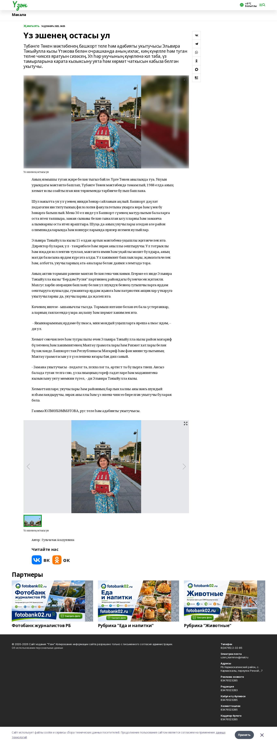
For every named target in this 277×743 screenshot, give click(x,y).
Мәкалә (19, 15)
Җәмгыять (32, 26)
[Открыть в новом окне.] (41, 559)
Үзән (19, 4)
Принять (244, 735)
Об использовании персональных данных (37, 647)
